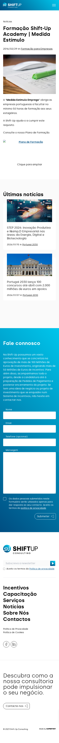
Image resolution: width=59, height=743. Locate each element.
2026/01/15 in (14, 244)
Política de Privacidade (15, 629)
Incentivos (16, 588)
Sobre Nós (16, 613)
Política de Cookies (13, 632)
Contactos (16, 619)
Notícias (7, 21)
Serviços (14, 600)
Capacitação (20, 594)
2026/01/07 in (15, 295)
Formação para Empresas (37, 48)
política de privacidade (33, 508)
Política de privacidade (41, 568)
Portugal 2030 (30, 244)
